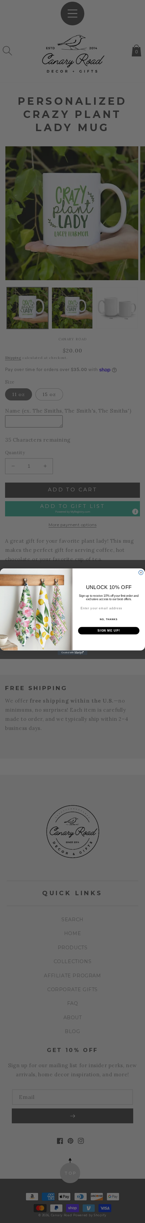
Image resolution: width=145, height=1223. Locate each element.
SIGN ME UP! (108, 630)
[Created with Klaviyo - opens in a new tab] (72, 652)
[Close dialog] (141, 572)
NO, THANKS (108, 619)
